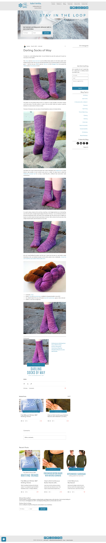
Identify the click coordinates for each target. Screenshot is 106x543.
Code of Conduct (69, 540)
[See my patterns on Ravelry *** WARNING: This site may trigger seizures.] (71, 8)
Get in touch (46, 540)
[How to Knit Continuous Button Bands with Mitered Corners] (58, 406)
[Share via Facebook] (24, 383)
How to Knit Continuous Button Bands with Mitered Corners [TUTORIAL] (58, 415)
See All (69, 396)
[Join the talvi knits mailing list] (87, 8)
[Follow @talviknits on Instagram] (79, 8)
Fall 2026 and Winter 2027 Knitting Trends (29, 415)
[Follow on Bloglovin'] (78, 143)
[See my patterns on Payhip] (74, 8)
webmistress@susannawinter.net (55, 540)
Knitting (25, 379)
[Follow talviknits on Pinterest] (84, 8)
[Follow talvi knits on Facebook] (82, 8)
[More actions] (65, 46)
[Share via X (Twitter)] (27, 383)
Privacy (64, 540)
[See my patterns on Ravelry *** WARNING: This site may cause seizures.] (45, 538)
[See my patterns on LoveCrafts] (76, 8)
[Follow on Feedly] (81, 143)
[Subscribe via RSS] (87, 143)
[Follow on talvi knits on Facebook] (84, 143)
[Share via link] (31, 383)
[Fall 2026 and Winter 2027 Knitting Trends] (31, 406)
